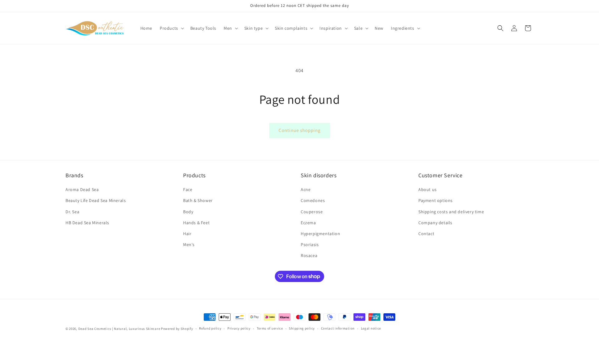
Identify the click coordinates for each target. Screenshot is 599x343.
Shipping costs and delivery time (451, 211)
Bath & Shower (198, 200)
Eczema (308, 222)
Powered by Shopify (177, 328)
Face (187, 189)
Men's (189, 244)
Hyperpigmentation (320, 233)
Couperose (312, 211)
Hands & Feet (196, 222)
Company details (435, 222)
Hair (187, 233)
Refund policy (210, 328)
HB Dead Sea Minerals (87, 222)
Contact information (338, 328)
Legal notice (371, 328)
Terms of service (270, 328)
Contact (426, 233)
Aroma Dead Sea (82, 189)
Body (188, 211)
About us (427, 189)
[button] (171, 28)
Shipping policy (302, 328)
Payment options (435, 200)
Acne (305, 189)
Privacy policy (239, 328)
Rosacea (309, 255)
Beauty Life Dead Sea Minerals (96, 200)
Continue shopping (300, 130)
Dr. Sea (72, 211)
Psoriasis (310, 244)
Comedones (313, 200)
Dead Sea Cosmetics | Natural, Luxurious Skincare (119, 328)
